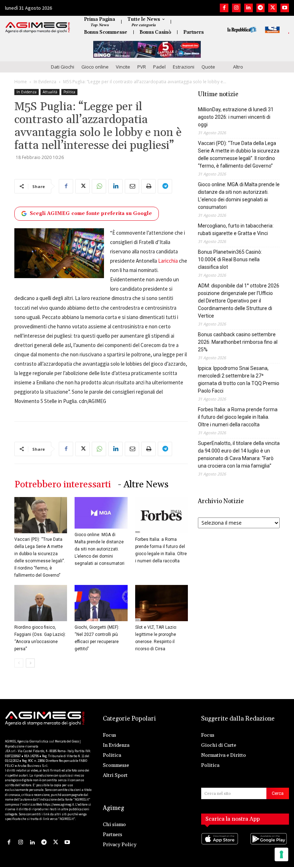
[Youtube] (284, 8)
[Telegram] (260, 8)
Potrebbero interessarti (62, 484)
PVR (141, 67)
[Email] (132, 186)
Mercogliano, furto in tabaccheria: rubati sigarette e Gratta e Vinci (236, 229)
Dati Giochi (62, 67)
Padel (159, 67)
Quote (208, 67)
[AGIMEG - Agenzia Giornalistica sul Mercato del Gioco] (37, 27)
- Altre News (143, 484)
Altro (238, 67)
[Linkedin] (248, 8)
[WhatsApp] (99, 186)
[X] (272, 8)
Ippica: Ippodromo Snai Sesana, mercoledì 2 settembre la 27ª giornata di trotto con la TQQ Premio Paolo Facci (238, 379)
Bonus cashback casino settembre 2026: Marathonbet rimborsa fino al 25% (238, 342)
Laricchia (168, 260)
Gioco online (95, 67)
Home (20, 82)
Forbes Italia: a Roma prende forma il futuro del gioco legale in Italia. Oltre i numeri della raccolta (238, 417)
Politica (69, 91)
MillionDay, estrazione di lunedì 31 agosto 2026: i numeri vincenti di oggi (236, 117)
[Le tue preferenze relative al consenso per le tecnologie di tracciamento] (281, 854)
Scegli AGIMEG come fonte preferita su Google (91, 213)
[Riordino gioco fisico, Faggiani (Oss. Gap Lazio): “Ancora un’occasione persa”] (40, 603)
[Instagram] (236, 8)
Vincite (123, 67)
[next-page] (30, 663)
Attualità (50, 91)
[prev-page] (18, 663)
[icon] (220, 845)
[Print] (148, 186)
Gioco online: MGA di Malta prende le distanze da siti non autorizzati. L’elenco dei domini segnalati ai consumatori (99, 549)
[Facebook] (224, 8)
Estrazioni (183, 67)
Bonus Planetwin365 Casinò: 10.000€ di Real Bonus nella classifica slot (230, 259)
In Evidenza (45, 82)
